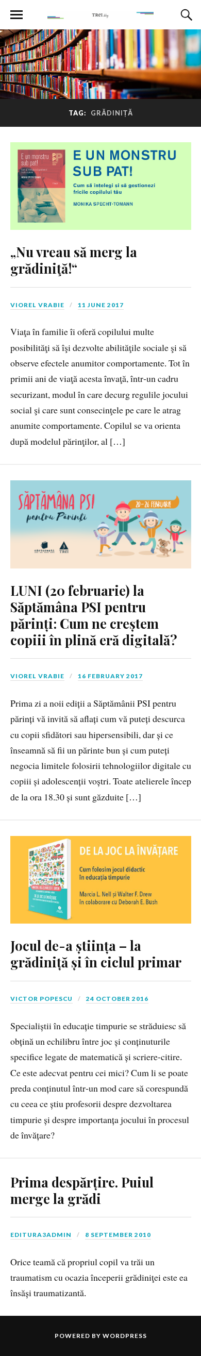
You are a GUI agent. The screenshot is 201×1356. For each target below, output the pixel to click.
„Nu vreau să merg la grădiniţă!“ (73, 260)
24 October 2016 (117, 998)
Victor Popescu (41, 998)
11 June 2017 (101, 305)
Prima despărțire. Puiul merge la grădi (82, 1190)
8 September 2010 (118, 1234)
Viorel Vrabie (37, 305)
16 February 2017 (110, 676)
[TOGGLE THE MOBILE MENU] (16, 15)
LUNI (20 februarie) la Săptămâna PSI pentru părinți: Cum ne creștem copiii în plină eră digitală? (93, 614)
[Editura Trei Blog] (100, 14)
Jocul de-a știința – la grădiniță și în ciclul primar (95, 953)
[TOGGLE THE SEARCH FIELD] (185, 15)
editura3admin (41, 1234)
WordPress (125, 1336)
